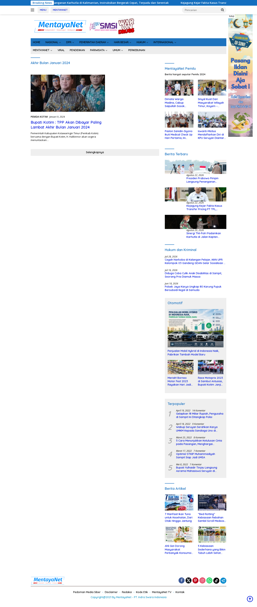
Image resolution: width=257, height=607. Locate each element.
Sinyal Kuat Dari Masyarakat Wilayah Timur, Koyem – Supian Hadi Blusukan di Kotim (211, 102)
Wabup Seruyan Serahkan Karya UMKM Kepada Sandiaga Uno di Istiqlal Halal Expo (196, 428)
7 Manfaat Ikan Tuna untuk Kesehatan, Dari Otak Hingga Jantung (178, 517)
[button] (222, 10)
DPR (68, 42)
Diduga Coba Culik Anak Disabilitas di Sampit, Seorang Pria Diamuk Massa (193, 275)
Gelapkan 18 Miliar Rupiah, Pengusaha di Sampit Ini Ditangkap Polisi (199, 415)
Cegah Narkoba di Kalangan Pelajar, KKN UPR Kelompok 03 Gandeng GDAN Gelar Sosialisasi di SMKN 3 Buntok (195, 261)
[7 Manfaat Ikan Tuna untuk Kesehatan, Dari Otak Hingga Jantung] (179, 502)
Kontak (180, 592)
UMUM (116, 50)
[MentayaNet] (60, 26)
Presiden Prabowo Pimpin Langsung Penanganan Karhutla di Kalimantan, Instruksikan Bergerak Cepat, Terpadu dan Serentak (204, 180)
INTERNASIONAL (163, 42)
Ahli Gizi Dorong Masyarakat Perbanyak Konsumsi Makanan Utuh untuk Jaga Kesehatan (178, 549)
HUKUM (141, 42)
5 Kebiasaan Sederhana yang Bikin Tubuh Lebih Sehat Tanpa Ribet (211, 549)
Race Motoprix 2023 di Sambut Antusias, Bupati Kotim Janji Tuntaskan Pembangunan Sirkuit (210, 381)
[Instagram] (202, 580)
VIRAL (61, 50)
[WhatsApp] (209, 580)
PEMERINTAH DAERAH (92, 42)
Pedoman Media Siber (87, 592)
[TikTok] (216, 581)
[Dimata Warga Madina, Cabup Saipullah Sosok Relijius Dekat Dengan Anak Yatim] (179, 88)
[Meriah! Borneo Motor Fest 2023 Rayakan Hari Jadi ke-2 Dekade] (180, 367)
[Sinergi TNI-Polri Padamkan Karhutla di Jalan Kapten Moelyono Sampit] (195, 222)
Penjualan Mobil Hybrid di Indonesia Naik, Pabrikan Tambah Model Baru (193, 352)
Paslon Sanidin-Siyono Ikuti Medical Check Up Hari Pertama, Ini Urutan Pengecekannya (178, 134)
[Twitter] (189, 580)
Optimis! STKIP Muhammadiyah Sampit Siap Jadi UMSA (195, 455)
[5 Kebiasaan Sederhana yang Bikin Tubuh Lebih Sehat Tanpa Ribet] (212, 535)
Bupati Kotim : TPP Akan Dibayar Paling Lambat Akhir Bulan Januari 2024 (66, 124)
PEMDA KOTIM (39, 116)
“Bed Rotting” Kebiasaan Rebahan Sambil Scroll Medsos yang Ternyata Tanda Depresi (211, 517)
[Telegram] (223, 581)
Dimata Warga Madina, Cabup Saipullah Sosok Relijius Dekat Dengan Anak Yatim (178, 102)
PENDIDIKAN (77, 50)
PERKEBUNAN (136, 50)
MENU (43, 9)
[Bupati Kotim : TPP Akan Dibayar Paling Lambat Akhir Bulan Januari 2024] (68, 93)
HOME (36, 42)
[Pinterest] (195, 580)
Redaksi (127, 592)
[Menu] (33, 10)
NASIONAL (52, 42)
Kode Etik (142, 592)
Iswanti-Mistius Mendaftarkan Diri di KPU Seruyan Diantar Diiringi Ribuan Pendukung (211, 134)
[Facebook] (182, 580)
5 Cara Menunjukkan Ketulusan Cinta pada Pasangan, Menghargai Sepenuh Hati (199, 442)
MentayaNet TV (161, 592)
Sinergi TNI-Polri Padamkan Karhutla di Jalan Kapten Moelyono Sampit (203, 235)
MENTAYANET (60, 9)
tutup (231, 16)
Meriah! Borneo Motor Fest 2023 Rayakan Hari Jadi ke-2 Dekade (179, 381)
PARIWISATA (97, 50)
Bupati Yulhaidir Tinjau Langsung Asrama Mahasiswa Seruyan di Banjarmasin (196, 469)
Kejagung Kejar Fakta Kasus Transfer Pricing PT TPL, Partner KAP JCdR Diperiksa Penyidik (204, 207)
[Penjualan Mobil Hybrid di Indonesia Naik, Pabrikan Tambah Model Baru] (196, 328)
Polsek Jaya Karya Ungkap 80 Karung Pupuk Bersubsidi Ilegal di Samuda (193, 288)
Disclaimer (111, 592)
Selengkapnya (95, 152)
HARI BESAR (121, 42)
